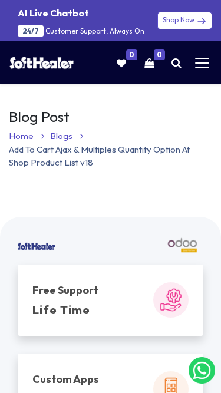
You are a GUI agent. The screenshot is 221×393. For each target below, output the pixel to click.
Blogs (62, 135)
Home (22, 135)
